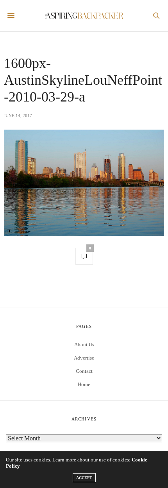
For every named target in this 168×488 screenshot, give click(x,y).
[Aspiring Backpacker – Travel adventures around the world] (84, 15)
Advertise (84, 358)
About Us (84, 344)
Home (84, 384)
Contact (84, 371)
